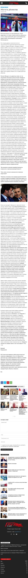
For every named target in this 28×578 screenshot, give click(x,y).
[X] (5, 382)
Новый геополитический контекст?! (4, 409)
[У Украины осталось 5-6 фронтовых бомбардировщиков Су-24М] (4, 496)
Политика (2, 565)
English (11, 0)
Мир (1, 561)
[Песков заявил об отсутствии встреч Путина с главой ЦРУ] (4, 471)
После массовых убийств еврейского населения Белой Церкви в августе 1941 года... (17, 509)
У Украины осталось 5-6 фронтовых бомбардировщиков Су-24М (16, 495)
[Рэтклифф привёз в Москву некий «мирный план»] (4, 490)
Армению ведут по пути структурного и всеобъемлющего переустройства (17, 514)
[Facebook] (2, 382)
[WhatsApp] (11, 382)
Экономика (3, 571)
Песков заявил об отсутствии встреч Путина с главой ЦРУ (16, 470)
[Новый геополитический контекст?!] (5, 405)
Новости (5, 5)
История (2, 569)
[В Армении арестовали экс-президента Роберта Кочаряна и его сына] (4, 477)
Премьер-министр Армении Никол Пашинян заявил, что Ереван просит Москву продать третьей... (16, 502)
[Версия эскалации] (4, 465)
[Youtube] (16, 534)
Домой (2, 5)
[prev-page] (13, 416)
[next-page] (14, 416)
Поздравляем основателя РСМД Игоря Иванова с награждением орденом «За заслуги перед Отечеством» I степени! (13, 545)
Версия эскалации (12, 463)
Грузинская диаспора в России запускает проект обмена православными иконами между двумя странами (5, 397)
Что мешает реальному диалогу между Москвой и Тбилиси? (13, 410)
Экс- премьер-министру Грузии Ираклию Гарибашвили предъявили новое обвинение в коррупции (22, 398)
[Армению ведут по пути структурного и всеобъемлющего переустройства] (4, 515)
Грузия (9, 5)
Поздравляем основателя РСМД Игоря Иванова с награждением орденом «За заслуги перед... (17, 458)
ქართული (16, 0)
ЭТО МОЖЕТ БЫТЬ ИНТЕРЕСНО (10, 386)
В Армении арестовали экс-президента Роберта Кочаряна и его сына (17, 476)
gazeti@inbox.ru (18, 531)
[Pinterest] (8, 382)
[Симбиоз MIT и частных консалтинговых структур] (4, 484)
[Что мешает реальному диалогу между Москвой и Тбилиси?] (14, 405)
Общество (3, 567)
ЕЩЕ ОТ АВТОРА (20, 386)
